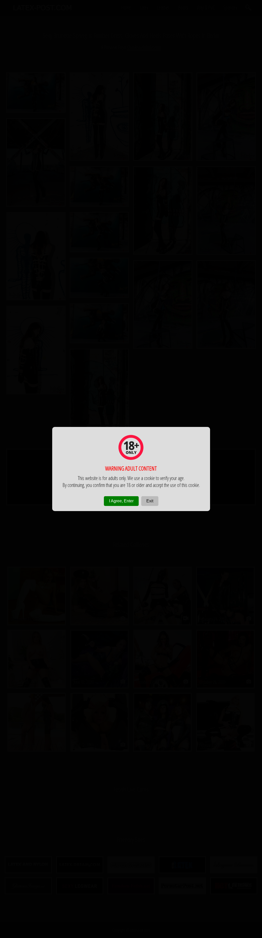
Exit (149, 501)
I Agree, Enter (121, 501)
